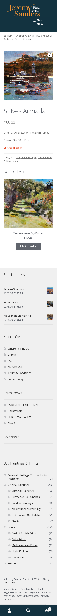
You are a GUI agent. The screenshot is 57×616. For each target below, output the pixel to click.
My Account (15, 367)
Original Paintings (25, 35)
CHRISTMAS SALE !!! (19, 417)
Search (28, 610)
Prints (11, 527)
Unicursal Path (11, 582)
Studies (16, 521)
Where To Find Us (18, 348)
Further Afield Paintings (26, 497)
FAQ (10, 361)
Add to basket (29, 246)
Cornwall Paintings (23, 490)
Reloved (12, 563)
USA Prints (18, 557)
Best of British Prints (24, 533)
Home (10, 35)
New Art (12, 423)
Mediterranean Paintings (26, 509)
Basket (44, 607)
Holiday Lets (15, 411)
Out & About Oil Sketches (26, 515)
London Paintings (22, 503)
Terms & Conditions (19, 373)
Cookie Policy (15, 379)
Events (12, 354)
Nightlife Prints (21, 551)
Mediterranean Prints (24, 545)
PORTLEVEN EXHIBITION (23, 405)
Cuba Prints (19, 539)
